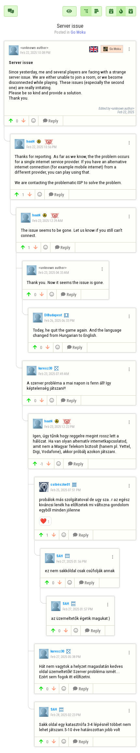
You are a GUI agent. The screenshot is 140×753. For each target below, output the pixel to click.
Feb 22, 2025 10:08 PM (35, 53)
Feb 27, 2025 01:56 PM (71, 561)
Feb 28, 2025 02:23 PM (65, 715)
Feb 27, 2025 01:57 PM (77, 609)
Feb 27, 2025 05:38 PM (65, 657)
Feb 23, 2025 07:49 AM (53, 374)
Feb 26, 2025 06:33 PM (59, 321)
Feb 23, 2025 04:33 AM (53, 273)
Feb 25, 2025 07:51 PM (65, 490)
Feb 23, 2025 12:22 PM (59, 427)
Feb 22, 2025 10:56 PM (41, 147)
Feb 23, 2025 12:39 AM (47, 221)
